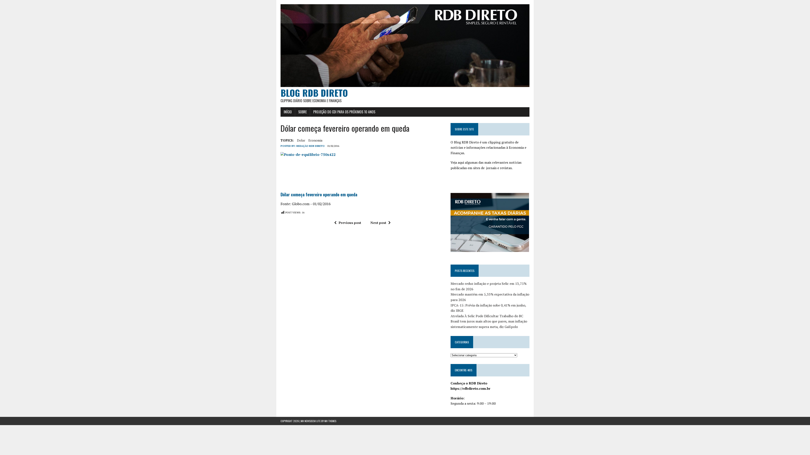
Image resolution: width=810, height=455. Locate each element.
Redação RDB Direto (310, 145)
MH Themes (330, 421)
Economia (315, 140)
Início (288, 111)
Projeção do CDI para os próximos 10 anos (344, 111)
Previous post (350, 222)
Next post (378, 222)
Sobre (302, 111)
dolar (301, 140)
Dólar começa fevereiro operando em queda (319, 194)
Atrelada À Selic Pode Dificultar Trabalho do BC (487, 316)
